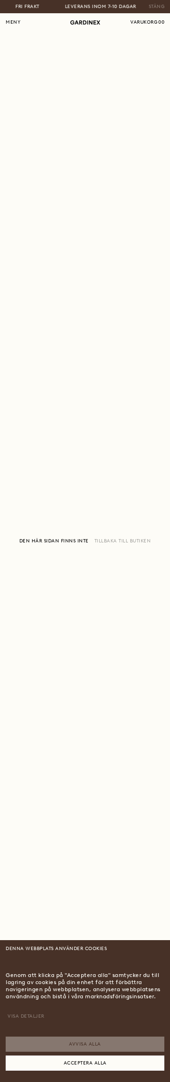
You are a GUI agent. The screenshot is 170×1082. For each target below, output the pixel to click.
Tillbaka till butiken (122, 541)
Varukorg (147, 22)
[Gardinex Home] (85, 22)
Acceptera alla (85, 1063)
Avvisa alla (85, 1044)
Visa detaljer (26, 1016)
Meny (13, 22)
